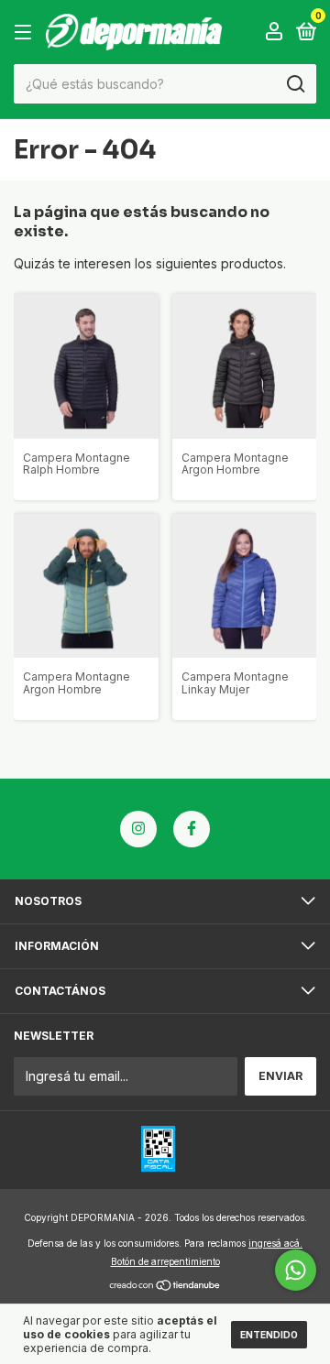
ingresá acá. (275, 1243)
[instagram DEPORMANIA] (138, 829)
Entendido (269, 1334)
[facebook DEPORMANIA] (191, 829)
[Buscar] (295, 84)
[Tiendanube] (165, 1286)
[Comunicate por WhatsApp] (295, 1270)
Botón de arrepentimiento (165, 1261)
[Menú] (26, 32)
